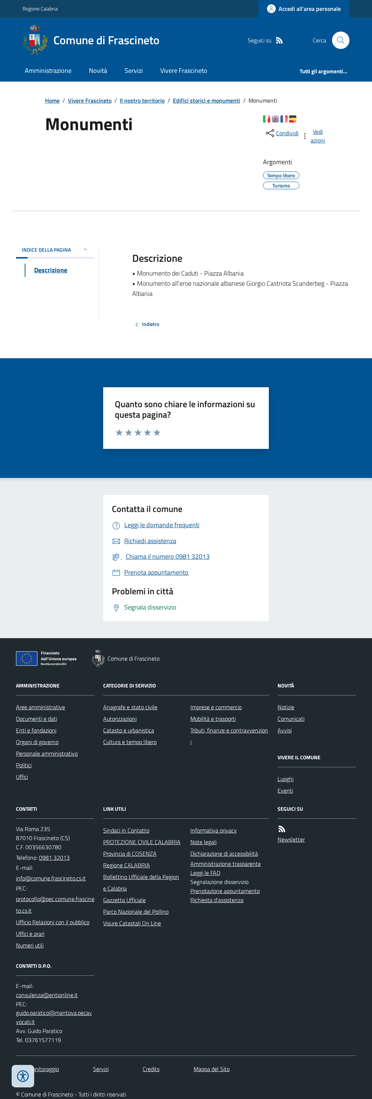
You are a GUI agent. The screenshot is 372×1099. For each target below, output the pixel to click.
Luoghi (286, 778)
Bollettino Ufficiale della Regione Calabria (141, 882)
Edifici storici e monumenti (206, 100)
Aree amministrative (40, 707)
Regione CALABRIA (126, 865)
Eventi (285, 790)
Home (52, 100)
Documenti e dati (36, 718)
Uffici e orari (30, 933)
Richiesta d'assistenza (216, 900)
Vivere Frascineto (183, 70)
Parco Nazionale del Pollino (136, 911)
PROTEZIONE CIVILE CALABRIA (142, 842)
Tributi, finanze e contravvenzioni (229, 736)
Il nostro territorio (142, 100)
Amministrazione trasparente (225, 863)
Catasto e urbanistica (128, 730)
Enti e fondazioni (36, 730)
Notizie (286, 707)
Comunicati (291, 718)
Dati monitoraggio (37, 1069)
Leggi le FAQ (205, 872)
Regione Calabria (40, 8)
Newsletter (291, 839)
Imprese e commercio (216, 707)
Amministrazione (48, 70)
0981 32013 (54, 857)
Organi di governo (37, 742)
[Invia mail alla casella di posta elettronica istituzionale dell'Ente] (51, 878)
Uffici (22, 776)
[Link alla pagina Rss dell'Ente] (282, 829)
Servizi (134, 70)
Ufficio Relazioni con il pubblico (52, 922)
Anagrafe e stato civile (130, 707)
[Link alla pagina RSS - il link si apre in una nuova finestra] (279, 40)
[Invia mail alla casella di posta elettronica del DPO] (47, 995)
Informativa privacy (213, 830)
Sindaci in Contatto (126, 830)
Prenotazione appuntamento (225, 891)
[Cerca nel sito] (337, 40)
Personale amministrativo (47, 753)
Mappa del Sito (212, 1069)
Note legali (203, 842)
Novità (98, 70)
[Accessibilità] (23, 1076)
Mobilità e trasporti (213, 718)
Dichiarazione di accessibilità (224, 853)
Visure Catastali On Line (132, 923)
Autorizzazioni (120, 718)
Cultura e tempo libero (130, 742)
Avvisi (285, 730)
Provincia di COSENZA (130, 853)
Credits (151, 1069)
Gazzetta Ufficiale (124, 900)
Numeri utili (30, 945)
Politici (24, 765)
